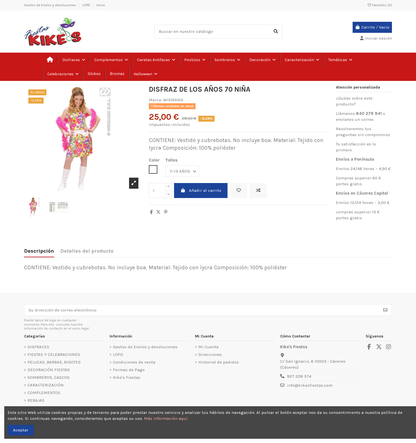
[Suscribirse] (385, 310)
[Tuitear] (158, 212)
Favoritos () (381, 5)
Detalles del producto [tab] (86, 251)
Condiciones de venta (134, 362)
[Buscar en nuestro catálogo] (275, 31)
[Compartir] (151, 212)
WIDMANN (173, 99)
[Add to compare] (258, 190)
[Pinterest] (165, 212)
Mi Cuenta (208, 346)
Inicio (101, 5)
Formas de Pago (129, 369)
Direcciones (210, 354)
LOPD (86, 5)
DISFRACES (38, 346)
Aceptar (20, 430)
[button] (340, 60)
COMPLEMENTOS (43, 392)
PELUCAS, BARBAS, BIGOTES (54, 362)
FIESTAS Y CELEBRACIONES (53, 354)
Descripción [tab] (39, 251)
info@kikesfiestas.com (310, 385)
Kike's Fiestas (126, 377)
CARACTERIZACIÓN (45, 385)
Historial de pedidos (218, 362)
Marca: (155, 99)
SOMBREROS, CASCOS (48, 377)
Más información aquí (165, 418)
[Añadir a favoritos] (238, 190)
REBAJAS (35, 400)
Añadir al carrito (205, 190)
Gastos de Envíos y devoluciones (50, 5)
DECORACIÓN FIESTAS (48, 369)
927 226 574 (299, 376)
